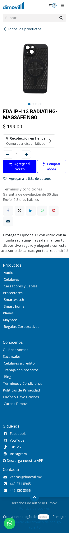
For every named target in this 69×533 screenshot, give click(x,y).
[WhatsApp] (42, 210)
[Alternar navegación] (62, 5)
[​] (3, 333)
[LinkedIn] (30, 210)
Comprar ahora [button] (53, 166)
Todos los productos (24, 29)
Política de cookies (34, 508)
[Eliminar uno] (7, 154)
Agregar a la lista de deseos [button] (29, 178)
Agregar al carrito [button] (22, 166)
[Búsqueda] (61, 18)
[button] (34, 497)
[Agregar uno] (26, 154)
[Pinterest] (53, 210)
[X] (19, 210)
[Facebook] (8, 210)
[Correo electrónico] (8, 221)
